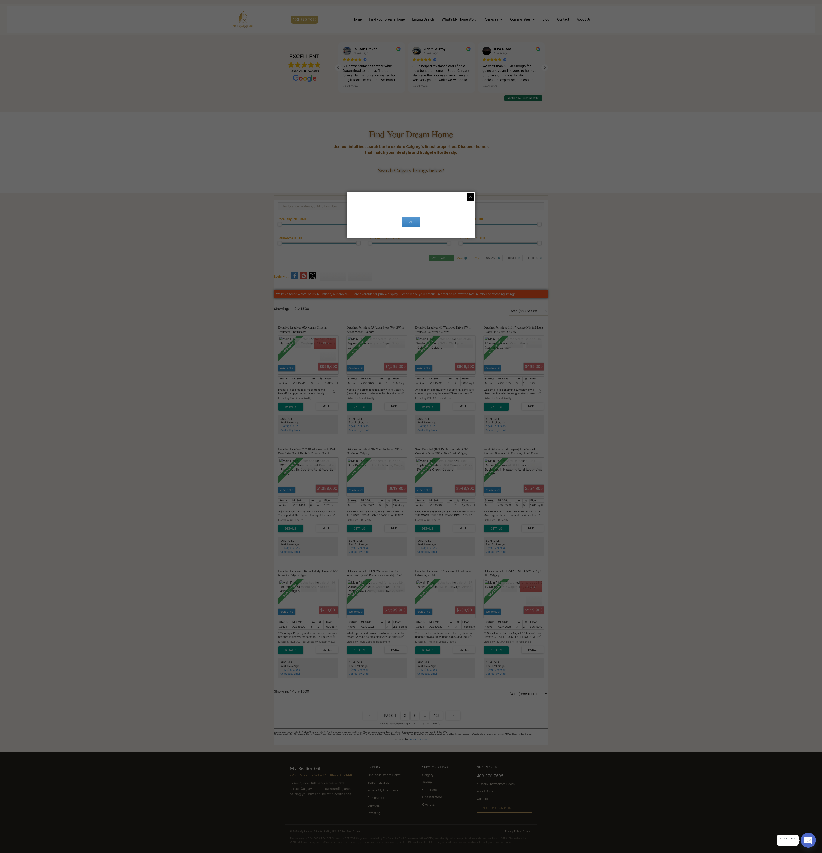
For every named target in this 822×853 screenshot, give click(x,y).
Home (357, 19)
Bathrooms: (291, 238)
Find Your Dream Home (384, 775)
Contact (563, 19)
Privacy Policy (513, 831)
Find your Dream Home (387, 19)
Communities (520, 19)
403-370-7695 (304, 19)
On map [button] (491, 258)
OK (411, 221)
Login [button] (360, 276)
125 (436, 716)
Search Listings (378, 782)
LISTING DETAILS (290, 407)
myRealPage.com (418, 739)
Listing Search (423, 19)
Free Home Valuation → (498, 808)
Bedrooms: (471, 219)
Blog (545, 19)
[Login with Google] (303, 278)
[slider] (280, 224)
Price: (292, 219)
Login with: (281, 276)
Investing (374, 813)
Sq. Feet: (473, 238)
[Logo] (243, 19)
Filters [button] (533, 258)
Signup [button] (333, 276)
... (424, 716)
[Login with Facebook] (294, 278)
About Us (584, 19)
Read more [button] (350, 86)
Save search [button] (439, 258)
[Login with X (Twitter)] (312, 278)
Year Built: (384, 238)
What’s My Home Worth (460, 19)
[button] (544, 67)
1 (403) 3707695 (290, 426)
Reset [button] (512, 258)
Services (491, 19)
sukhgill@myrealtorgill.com (496, 784)
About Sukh (485, 791)
